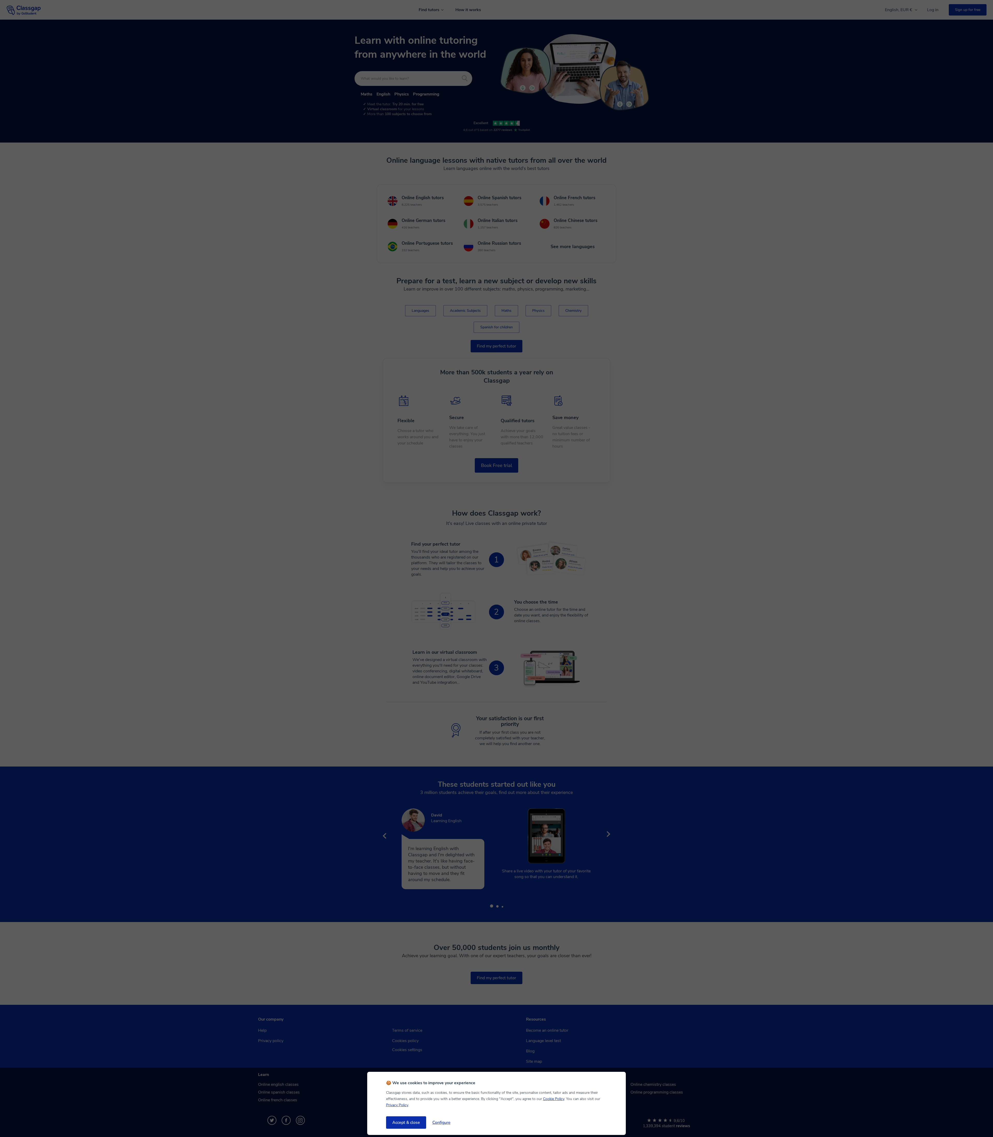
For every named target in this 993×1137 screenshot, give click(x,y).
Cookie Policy (553, 1098)
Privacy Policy (397, 1105)
